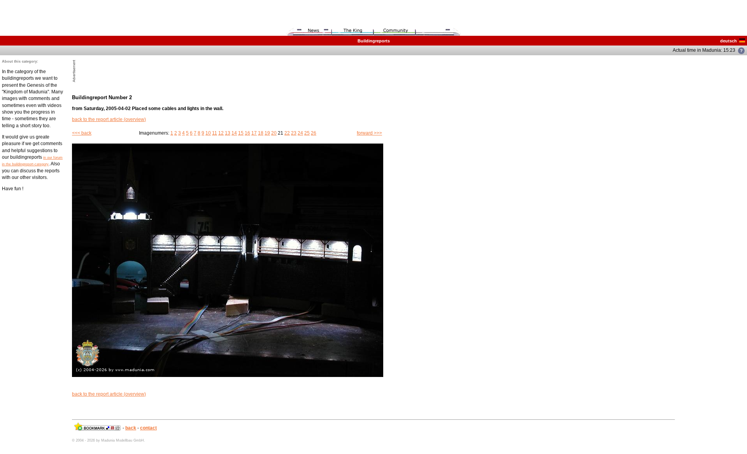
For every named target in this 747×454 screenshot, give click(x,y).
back (130, 428)
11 (214, 133)
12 (221, 133)
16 (247, 133)
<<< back (81, 133)
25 (307, 133)
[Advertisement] (168, 70)
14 (234, 133)
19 (267, 133)
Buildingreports (374, 41)
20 (274, 133)
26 (313, 133)
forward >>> (369, 133)
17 (254, 133)
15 (241, 133)
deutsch (729, 41)
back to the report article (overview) (109, 119)
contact (148, 428)
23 (293, 133)
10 (208, 133)
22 (287, 133)
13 (227, 133)
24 (300, 133)
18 (260, 133)
